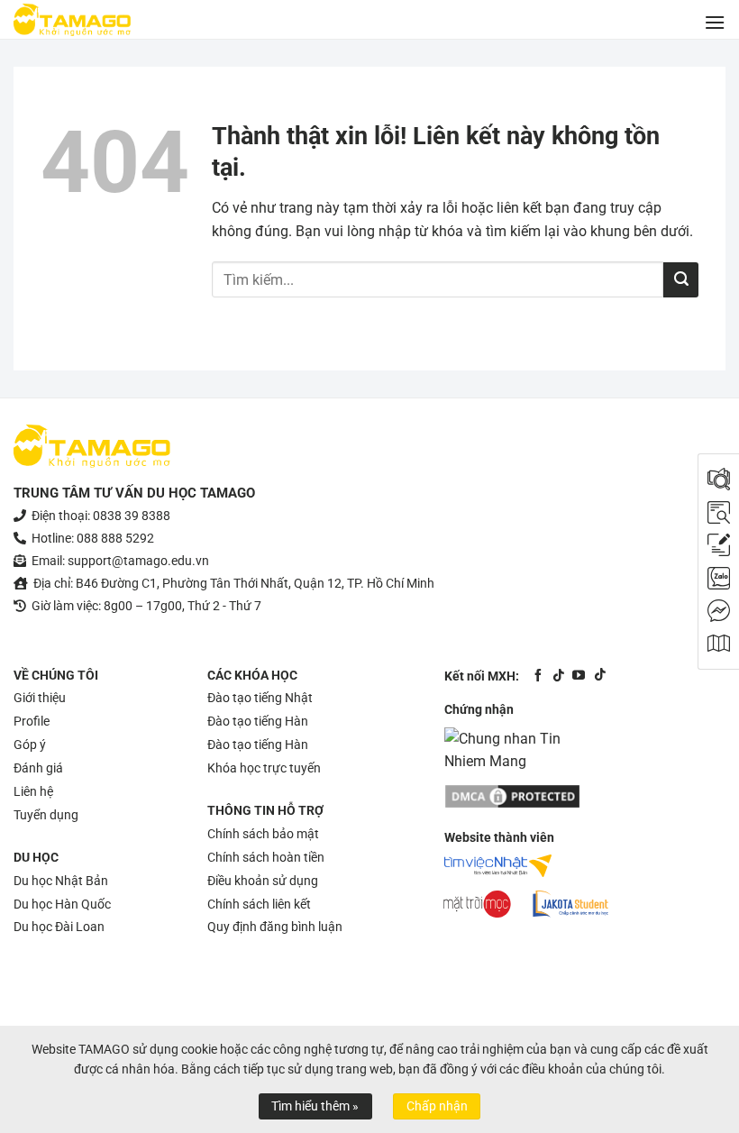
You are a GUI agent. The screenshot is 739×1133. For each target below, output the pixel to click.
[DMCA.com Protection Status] (513, 790)
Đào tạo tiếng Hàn (257, 721)
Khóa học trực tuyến (264, 768)
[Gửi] (680, 279)
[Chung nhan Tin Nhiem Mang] (511, 749)
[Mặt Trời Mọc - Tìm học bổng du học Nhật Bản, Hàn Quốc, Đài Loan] (477, 904)
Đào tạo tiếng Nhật (260, 697)
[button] (714, 22)
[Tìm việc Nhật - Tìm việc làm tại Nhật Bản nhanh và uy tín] (498, 866)
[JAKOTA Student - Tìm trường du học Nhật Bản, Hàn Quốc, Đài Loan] (570, 904)
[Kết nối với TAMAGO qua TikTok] (558, 675)
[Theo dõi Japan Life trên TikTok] (599, 674)
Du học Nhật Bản (61, 880)
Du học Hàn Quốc (62, 904)
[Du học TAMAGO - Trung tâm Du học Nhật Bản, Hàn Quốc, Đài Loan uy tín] (72, 20)
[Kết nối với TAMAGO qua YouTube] (578, 675)
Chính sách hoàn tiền (265, 857)
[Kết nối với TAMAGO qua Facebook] (538, 675)
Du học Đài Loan (59, 926)
